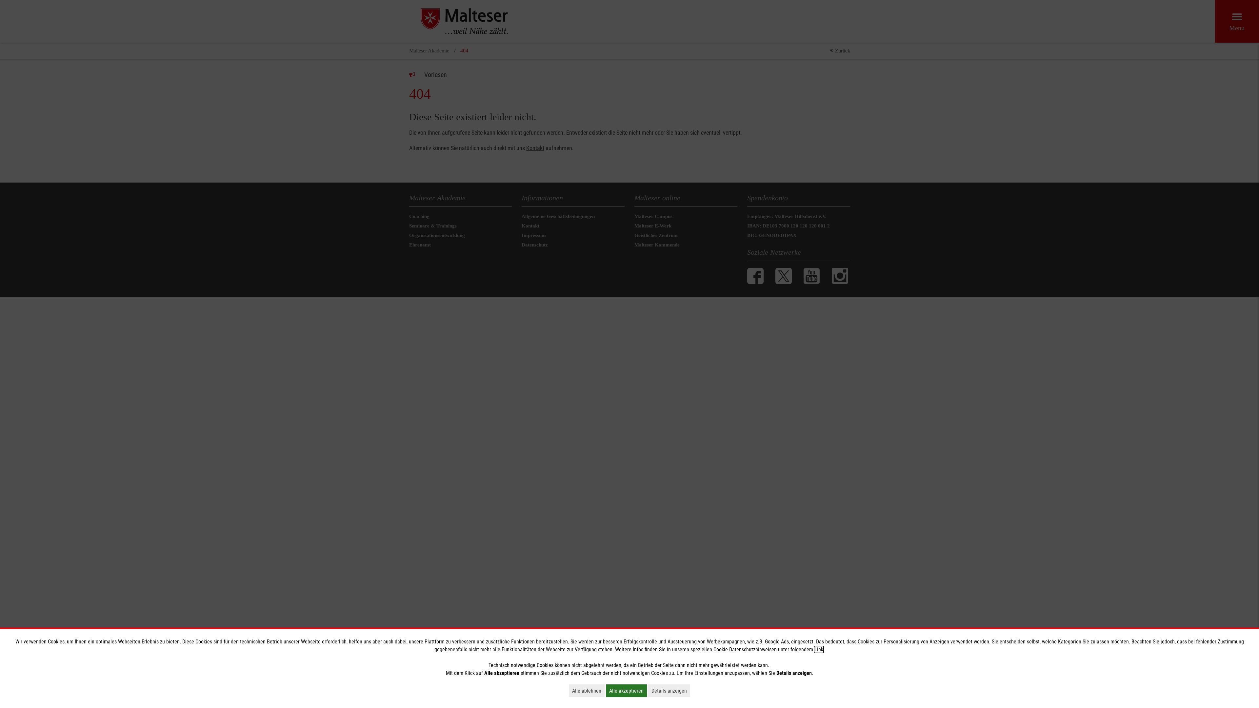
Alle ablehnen (588, 690)
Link (818, 649)
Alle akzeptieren (628, 690)
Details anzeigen (670, 690)
